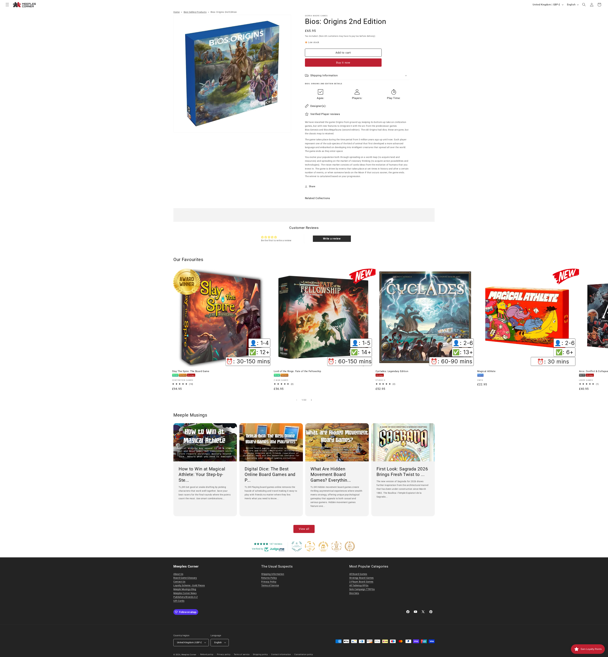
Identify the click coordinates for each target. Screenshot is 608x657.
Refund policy (206, 654)
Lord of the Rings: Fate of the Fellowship (297, 371)
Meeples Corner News (185, 593)
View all (304, 528)
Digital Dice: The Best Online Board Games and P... (270, 474)
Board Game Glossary (185, 578)
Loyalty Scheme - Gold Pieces (189, 585)
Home (176, 12)
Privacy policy (224, 654)
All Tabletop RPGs (358, 585)
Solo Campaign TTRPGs (362, 589)
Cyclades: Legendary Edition (392, 371)
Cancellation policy (303, 654)
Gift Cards (178, 601)
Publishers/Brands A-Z (185, 597)
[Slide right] (311, 399)
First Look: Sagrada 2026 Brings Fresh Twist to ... (402, 471)
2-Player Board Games (361, 581)
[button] (7, 4)
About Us (178, 574)
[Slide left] (296, 399)
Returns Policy (269, 578)
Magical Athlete (486, 371)
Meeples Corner (188, 655)
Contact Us (179, 581)
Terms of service (242, 654)
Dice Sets (354, 593)
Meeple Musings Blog (184, 589)
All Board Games (358, 574)
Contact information (281, 654)
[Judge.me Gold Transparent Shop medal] (310, 546)
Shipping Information (272, 574)
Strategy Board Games (361, 578)
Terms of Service (270, 585)
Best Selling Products (195, 12)
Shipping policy (260, 654)
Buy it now (343, 62)
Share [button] (312, 186)
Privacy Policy (268, 581)
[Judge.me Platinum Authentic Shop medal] (297, 546)
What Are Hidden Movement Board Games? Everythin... (330, 474)
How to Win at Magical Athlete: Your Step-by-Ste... (202, 474)
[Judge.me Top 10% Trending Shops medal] (350, 546)
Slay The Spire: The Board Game (190, 371)
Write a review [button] (332, 238)
